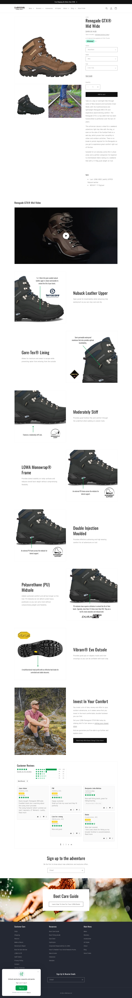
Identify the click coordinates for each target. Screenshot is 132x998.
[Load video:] (66, 235)
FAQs (16, 931)
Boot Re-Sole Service (20, 949)
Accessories (87, 939)
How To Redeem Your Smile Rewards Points (62, 949)
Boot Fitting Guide (54, 935)
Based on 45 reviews (24, 772)
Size (87, 64)
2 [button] (63, 844)
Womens (86, 935)
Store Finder (87, 953)
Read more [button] (22, 813)
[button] (31, 8)
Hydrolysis (52, 942)
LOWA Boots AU (68, 993)
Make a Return (18, 942)
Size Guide (89, 76)
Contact (16, 964)
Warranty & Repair (20, 946)
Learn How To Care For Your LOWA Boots (66, 904)
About (85, 946)
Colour (87, 45)
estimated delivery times (102, 34)
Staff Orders (18, 957)
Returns (16, 939)
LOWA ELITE (18, 953)
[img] (33, 797)
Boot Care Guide (54, 931)
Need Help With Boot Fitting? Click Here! (90, 740)
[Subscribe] (82, 870)
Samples (51, 960)
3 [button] (66, 844)
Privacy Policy (18, 960)
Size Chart (52, 939)
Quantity (88, 82)
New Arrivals (53, 953)
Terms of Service (19, 968)
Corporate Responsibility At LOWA (59, 946)
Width (87, 54)
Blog (85, 949)
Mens (85, 931)
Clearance (52, 957)
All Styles (86, 942)
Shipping (17, 935)
